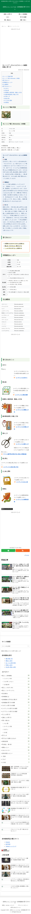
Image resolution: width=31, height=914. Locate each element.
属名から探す (9, 660)
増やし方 (7, 96)
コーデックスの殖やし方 (22, 444)
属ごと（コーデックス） (7, 508)
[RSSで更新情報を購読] (23, 550)
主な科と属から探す (11, 667)
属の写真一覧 (9, 658)
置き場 (6, 90)
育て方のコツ (5, 80)
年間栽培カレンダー (7, 82)
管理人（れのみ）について (8, 905)
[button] (28, 646)
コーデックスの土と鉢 (22, 482)
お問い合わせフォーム (15, 907)
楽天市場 (8, 844)
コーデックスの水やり (21, 377)
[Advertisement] (15, 46)
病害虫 (6, 102)
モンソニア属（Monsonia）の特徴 (10, 78)
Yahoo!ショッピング (11, 846)
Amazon (8, 842)
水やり (6, 88)
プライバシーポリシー (23, 905)
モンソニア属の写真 (7, 76)
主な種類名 (5, 84)
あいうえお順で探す (11, 663)
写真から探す (9, 665)
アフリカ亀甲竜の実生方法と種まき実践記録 (14, 454)
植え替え (7, 98)
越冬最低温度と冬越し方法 (11, 94)
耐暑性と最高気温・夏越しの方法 (13, 92)
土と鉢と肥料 (8, 100)
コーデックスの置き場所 (21, 394)
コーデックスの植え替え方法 (10, 467)
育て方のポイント (7, 86)
